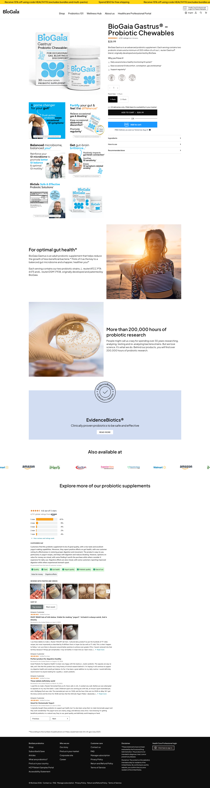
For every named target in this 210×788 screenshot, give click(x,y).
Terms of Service (98, 767)
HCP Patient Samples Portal (41, 767)
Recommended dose (116, 150)
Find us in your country (38, 763)
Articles (32, 755)
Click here (129, 107)
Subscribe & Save (37, 751)
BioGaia (34, 783)
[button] (61, 15)
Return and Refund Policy (102, 763)
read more (104, 432)
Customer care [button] (97, 743)
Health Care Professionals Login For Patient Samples (197, 8)
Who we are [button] (64, 743)
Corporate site (66, 755)
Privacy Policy (97, 759)
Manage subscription (100, 755)
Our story (64, 747)
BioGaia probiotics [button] (36, 743)
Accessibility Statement (39, 771)
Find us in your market (69, 751)
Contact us (96, 747)
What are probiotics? (38, 759)
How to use (112, 144)
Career (63, 759)
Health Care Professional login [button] (164, 743)
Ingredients (112, 138)
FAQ (92, 751)
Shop (31, 747)
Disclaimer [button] (126, 743)
